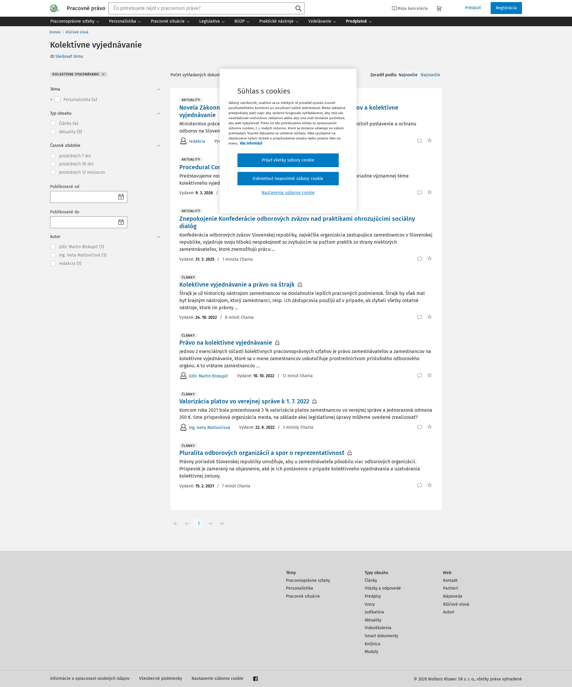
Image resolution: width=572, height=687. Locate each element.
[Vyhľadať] (298, 9)
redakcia (197, 141)
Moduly (371, 651)
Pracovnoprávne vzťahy (308, 580)
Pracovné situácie (303, 596)
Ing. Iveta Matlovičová (209, 427)
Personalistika (299, 588)
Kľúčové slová (77, 32)
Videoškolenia (378, 627)
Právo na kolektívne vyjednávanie (225, 342)
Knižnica (372, 643)
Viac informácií (251, 143)
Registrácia (506, 7)
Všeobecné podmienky (160, 678)
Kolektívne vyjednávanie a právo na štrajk (237, 284)
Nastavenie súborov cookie (217, 678)
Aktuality (373, 620)
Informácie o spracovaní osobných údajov (90, 678)
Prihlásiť (473, 7)
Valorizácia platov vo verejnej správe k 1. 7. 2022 (244, 401)
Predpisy (373, 596)
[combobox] (206, 8)
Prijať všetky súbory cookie (288, 160)
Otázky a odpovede (383, 588)
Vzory (370, 604)
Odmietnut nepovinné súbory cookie (288, 178)
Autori (448, 612)
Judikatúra (374, 612)
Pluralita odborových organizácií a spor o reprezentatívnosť (261, 452)
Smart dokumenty (381, 635)
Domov (55, 32)
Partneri (450, 588)
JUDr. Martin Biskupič (208, 376)
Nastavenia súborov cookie (288, 192)
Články (371, 580)
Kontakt (450, 580)
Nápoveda (452, 596)
